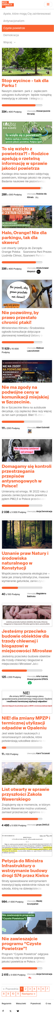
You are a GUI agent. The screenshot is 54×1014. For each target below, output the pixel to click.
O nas (48, 1004)
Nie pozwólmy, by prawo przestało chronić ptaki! (20, 318)
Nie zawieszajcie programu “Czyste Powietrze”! (21, 944)
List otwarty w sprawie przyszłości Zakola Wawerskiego (25, 795)
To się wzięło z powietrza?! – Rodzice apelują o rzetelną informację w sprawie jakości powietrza (25, 159)
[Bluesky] (17, 1011)
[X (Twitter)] (10, 1011)
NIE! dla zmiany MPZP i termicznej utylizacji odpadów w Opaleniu (26, 723)
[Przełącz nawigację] (48, 4)
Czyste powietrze (14, 28)
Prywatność (36, 1004)
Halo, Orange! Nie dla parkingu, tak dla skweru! (24, 238)
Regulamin (6, 1004)
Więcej (8, 42)
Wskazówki (21, 1004)
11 (18, 994)
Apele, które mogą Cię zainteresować (27, 14)
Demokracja (11, 35)
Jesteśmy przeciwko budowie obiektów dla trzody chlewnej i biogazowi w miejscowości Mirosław (27, 641)
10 (13, 994)
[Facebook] (3, 1011)
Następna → (28, 994)
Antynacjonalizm (13, 21)
